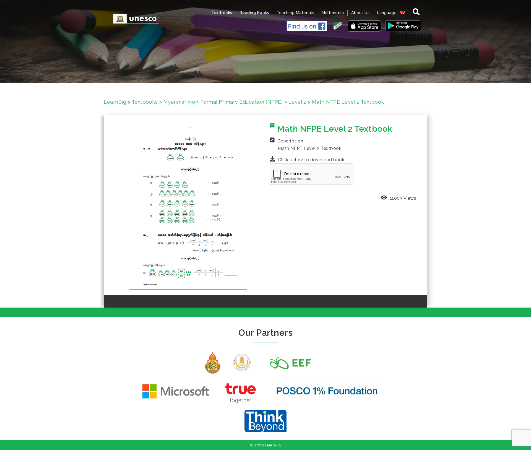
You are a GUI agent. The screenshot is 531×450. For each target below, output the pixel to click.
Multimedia (333, 13)
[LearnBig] (133, 18)
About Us (360, 13)
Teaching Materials (295, 13)
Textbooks (221, 13)
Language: (388, 13)
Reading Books (254, 13)
